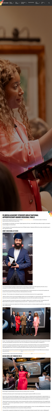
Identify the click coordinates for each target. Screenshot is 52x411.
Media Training (10, 3)
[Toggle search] (49, 3)
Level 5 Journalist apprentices (28, 219)
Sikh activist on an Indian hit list (28, 351)
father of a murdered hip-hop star (15, 351)
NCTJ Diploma (37, 3)
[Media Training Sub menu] (13, 3)
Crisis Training (16, 3)
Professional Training (23, 3)
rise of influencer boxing (26, 353)
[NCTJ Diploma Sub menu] (39, 3)
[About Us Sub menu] (44, 3)
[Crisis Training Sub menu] (19, 3)
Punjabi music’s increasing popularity (39, 353)
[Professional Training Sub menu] (26, 3)
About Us (42, 3)
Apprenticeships (31, 2)
